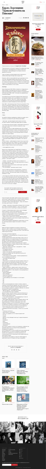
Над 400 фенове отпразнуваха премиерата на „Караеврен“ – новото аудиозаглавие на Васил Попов (8, 389)
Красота (3, 455)
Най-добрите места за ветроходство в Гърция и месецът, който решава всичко (39, 172)
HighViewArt (8, 17)
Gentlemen (37, 176)
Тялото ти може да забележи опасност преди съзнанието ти (39, 139)
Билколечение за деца (7, 404)
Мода (3, 452)
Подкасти (3, 450)
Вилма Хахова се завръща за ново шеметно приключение (8, 371)
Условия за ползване (11, 449)
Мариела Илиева (38, 60)
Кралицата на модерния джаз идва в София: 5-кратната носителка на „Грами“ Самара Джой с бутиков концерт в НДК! (39, 94)
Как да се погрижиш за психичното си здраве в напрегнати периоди (38, 148)
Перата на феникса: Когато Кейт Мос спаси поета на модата (39, 181)
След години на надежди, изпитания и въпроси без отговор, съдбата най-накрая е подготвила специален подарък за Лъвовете (39, 160)
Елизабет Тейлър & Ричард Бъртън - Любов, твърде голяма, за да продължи (39, 189)
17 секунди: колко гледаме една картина (39, 63)
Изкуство (36, 192)
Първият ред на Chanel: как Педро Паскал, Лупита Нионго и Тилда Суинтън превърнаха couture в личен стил (39, 82)
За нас (9, 450)
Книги (7, 4)
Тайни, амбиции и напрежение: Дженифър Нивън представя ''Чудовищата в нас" (22, 372)
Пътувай (3, 459)
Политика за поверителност (13, 453)
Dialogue (3, 453)
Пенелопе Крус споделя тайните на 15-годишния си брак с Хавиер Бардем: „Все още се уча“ (39, 72)
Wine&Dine (4, 449)
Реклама (9, 452)
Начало (3, 4)
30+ (35, 75)
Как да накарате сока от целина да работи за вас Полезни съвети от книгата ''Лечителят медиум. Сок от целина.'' (22, 389)
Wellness (36, 142)
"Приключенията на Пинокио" (8, 66)
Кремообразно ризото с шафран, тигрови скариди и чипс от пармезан (37, 58)
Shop (41, 2)
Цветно (3, 456)
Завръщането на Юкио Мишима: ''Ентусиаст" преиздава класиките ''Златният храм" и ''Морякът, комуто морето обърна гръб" (23, 407)
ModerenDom (10, 454)
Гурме (32, 60)
